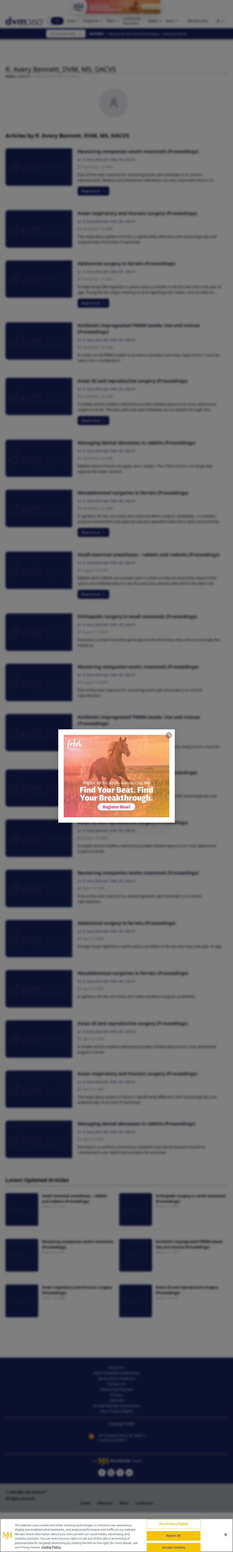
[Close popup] (169, 735)
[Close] (226, 1535)
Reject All (173, 1536)
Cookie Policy (51, 1547)
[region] (116, 1535)
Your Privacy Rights (173, 1524)
